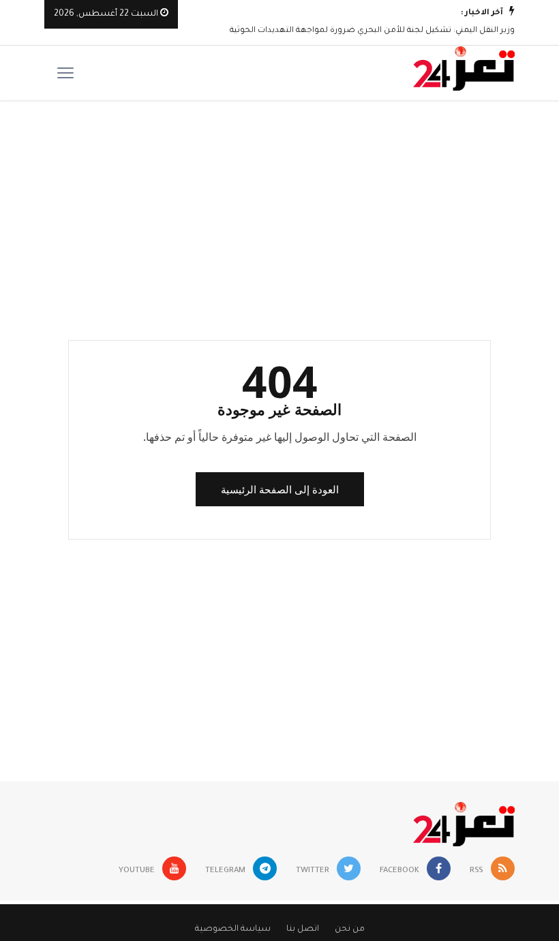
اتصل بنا (302, 929)
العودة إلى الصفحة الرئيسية (280, 489)
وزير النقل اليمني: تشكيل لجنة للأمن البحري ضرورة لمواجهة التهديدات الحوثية (372, 31)
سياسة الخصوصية (233, 929)
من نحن (350, 929)
